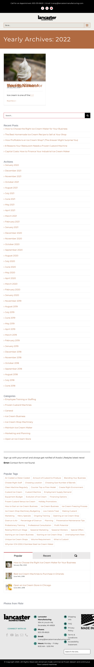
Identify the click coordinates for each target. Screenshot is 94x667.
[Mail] (21, 634)
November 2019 (13, 301)
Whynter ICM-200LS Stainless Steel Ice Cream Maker (29, 544)
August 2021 (11, 187)
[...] (32, 95)
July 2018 (9, 380)
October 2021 (12, 182)
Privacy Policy (71, 629)
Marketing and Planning (17, 433)
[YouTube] (11, 634)
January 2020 (12, 295)
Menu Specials (24, 516)
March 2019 (11, 335)
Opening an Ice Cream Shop (66, 516)
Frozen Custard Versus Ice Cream (20, 501)
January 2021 (11, 227)
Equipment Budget (14, 497)
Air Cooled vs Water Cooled (17, 478)
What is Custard (61, 539)
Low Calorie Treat (51, 511)
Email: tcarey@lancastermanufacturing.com (64, 3)
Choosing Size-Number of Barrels (60, 483)
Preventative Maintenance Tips (70, 520)
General (9, 410)
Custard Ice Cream (13, 492)
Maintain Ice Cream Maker (18, 427)
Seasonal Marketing (39, 530)
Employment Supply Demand (57, 492)
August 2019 (11, 306)
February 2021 (12, 221)
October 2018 (12, 363)
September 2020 (14, 250)
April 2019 (10, 329)
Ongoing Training (42, 516)
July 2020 (10, 261)
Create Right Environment (71, 487)
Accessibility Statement (73, 643)
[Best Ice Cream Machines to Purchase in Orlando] (9, 574)
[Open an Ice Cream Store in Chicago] (9, 585)
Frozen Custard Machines (18, 405)
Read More (11, 101)
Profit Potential (61, 525)
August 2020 (11, 255)
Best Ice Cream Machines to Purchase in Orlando (39, 574)
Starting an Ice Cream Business (19, 534)
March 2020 (11, 284)
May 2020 (10, 272)
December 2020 (13, 233)
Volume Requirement (41, 539)
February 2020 (12, 289)
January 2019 (11, 346)
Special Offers (77, 530)
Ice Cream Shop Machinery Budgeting (22, 511)
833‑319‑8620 (43, 632)
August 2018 (11, 374)
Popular (18, 555)
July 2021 (9, 193)
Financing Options (58, 497)
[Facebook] (7, 634)
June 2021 (10, 199)
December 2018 (13, 352)
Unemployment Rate (74, 534)
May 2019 (9, 323)
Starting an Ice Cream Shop (49, 534)
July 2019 (9, 312)
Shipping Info (72, 618)
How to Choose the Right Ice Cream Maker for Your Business (25, 85)
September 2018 (13, 369)
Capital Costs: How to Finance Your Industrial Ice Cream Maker (37, 151)
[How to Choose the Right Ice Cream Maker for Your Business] (25, 67)
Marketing (9, 516)
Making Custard (69, 511)
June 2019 (10, 318)
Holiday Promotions (48, 501)
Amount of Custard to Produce (47, 478)
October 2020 (12, 244)
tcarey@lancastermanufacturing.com (49, 639)
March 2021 (11, 216)
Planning (49, 520)
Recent (47, 555)
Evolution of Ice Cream (36, 497)
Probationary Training (15, 525)
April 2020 (10, 278)
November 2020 (13, 238)
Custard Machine (33, 492)
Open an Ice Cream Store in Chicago (32, 585)
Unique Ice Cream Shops (16, 539)
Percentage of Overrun (31, 520)
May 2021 (9, 204)
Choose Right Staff (13, 483)
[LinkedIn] (16, 634)
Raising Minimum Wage (16, 530)
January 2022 (12, 165)
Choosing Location (33, 483)
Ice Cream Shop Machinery (19, 422)
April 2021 (10, 210)
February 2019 (12, 340)
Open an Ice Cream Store (18, 439)
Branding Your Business (75, 478)
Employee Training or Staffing (20, 399)
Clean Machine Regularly (16, 487)
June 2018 (10, 385)
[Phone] (26, 634)
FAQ (70, 624)
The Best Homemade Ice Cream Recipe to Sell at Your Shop (35, 134)
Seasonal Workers (60, 530)
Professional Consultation (39, 525)
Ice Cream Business (15, 416)
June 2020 (10, 267)
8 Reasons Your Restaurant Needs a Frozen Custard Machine (36, 146)
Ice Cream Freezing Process (74, 506)
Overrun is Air (11, 520)
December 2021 (13, 170)
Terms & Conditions (72, 636)
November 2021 (13, 176)
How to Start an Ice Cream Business (21, 506)
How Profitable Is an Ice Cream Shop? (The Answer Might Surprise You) (41, 140)
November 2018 (13, 357)
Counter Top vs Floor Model (43, 487)
